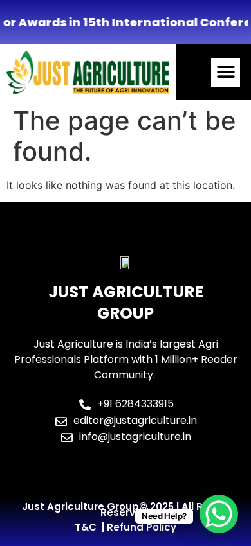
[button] (225, 72)
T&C (86, 527)
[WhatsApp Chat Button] (219, 514)
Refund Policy (141, 527)
